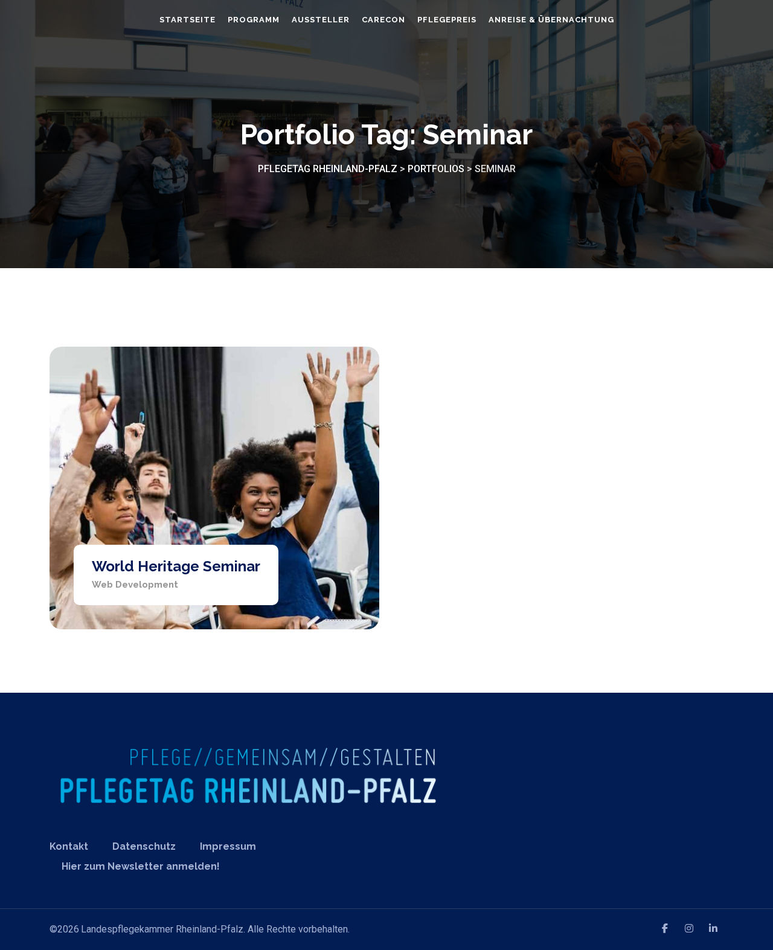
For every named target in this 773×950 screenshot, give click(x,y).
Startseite (187, 19)
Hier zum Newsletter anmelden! (141, 866)
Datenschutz (144, 846)
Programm (254, 19)
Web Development (135, 584)
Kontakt (69, 846)
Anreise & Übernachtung (551, 19)
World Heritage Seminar (176, 566)
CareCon (383, 19)
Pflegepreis (446, 19)
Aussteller (321, 19)
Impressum (228, 846)
